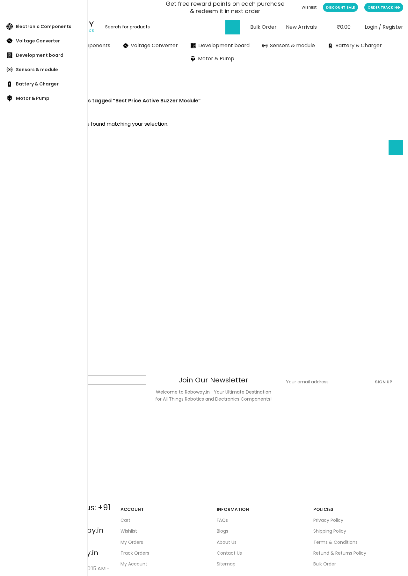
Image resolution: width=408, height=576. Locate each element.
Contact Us (229, 553)
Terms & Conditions (335, 542)
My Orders (131, 542)
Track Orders (134, 553)
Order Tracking (384, 7)
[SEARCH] (232, 27)
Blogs (222, 531)
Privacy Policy (328, 520)
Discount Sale (340, 7)
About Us (227, 542)
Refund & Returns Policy (339, 553)
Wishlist (128, 531)
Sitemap (226, 564)
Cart (125, 520)
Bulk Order (324, 564)
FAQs (222, 520)
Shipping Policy (329, 531)
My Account (133, 564)
